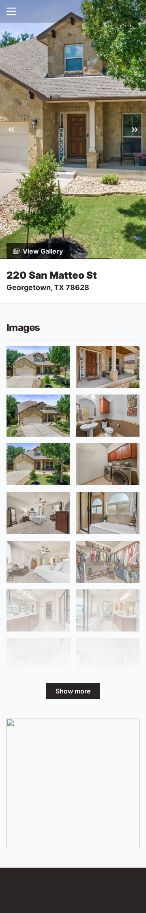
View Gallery (43, 251)
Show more (73, 691)
